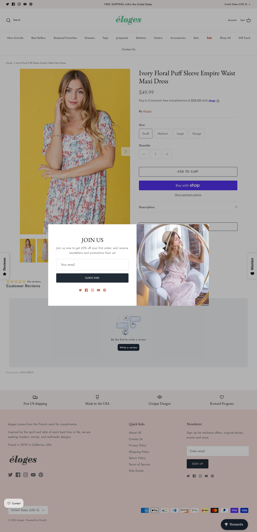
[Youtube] (98, 290)
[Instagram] (92, 290)
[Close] (203, 229)
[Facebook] (86, 290)
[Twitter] (80, 290)
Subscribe (92, 278)
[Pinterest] (104, 290)
